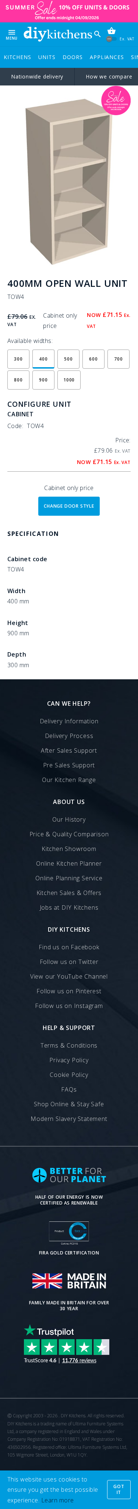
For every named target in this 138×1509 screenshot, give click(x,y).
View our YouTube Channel (69, 976)
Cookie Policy (69, 1075)
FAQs (69, 1089)
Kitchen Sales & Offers (69, 893)
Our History (69, 819)
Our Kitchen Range (69, 780)
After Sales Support (69, 750)
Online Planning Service (68, 878)
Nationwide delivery (37, 76)
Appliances (107, 57)
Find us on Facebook (69, 947)
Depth (16, 654)
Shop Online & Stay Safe (69, 1104)
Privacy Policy (68, 1060)
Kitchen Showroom (69, 849)
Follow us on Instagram (69, 1006)
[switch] (111, 39)
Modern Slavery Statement (69, 1119)
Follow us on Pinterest (69, 991)
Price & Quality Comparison (69, 834)
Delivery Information (69, 721)
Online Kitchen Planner (69, 863)
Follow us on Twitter (69, 962)
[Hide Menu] (58, 34)
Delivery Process (69, 736)
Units (46, 57)
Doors (72, 57)
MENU (12, 34)
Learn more (57, 1500)
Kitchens (17, 57)
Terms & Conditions (69, 1045)
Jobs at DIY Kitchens (69, 907)
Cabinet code (27, 559)
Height (17, 623)
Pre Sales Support (69, 765)
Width (16, 591)
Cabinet (20, 414)
